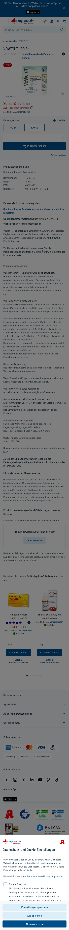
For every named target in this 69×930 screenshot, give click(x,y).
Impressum (57, 876)
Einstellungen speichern (34, 907)
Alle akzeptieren (35, 923)
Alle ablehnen (34, 915)
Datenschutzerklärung (38, 876)
